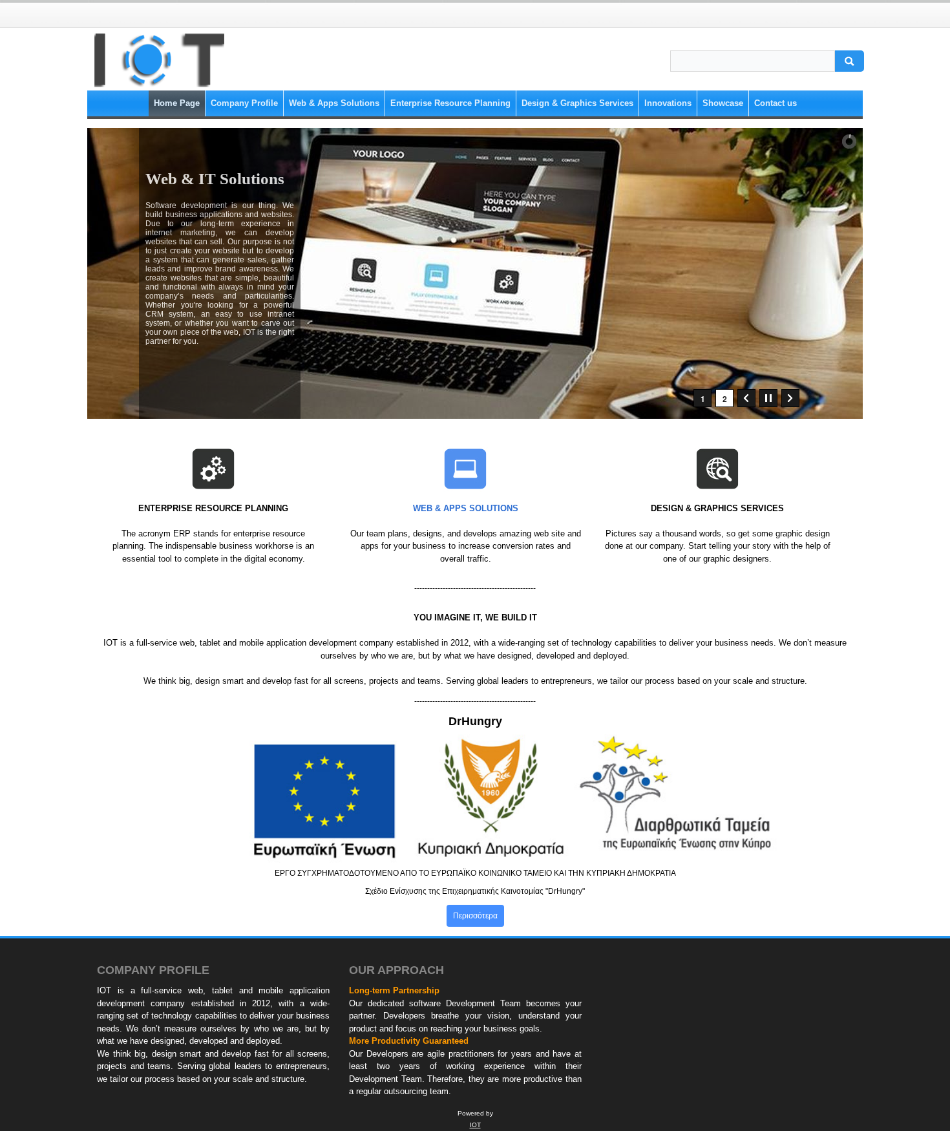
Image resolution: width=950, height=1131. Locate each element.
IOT (475, 1124)
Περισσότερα (475, 915)
